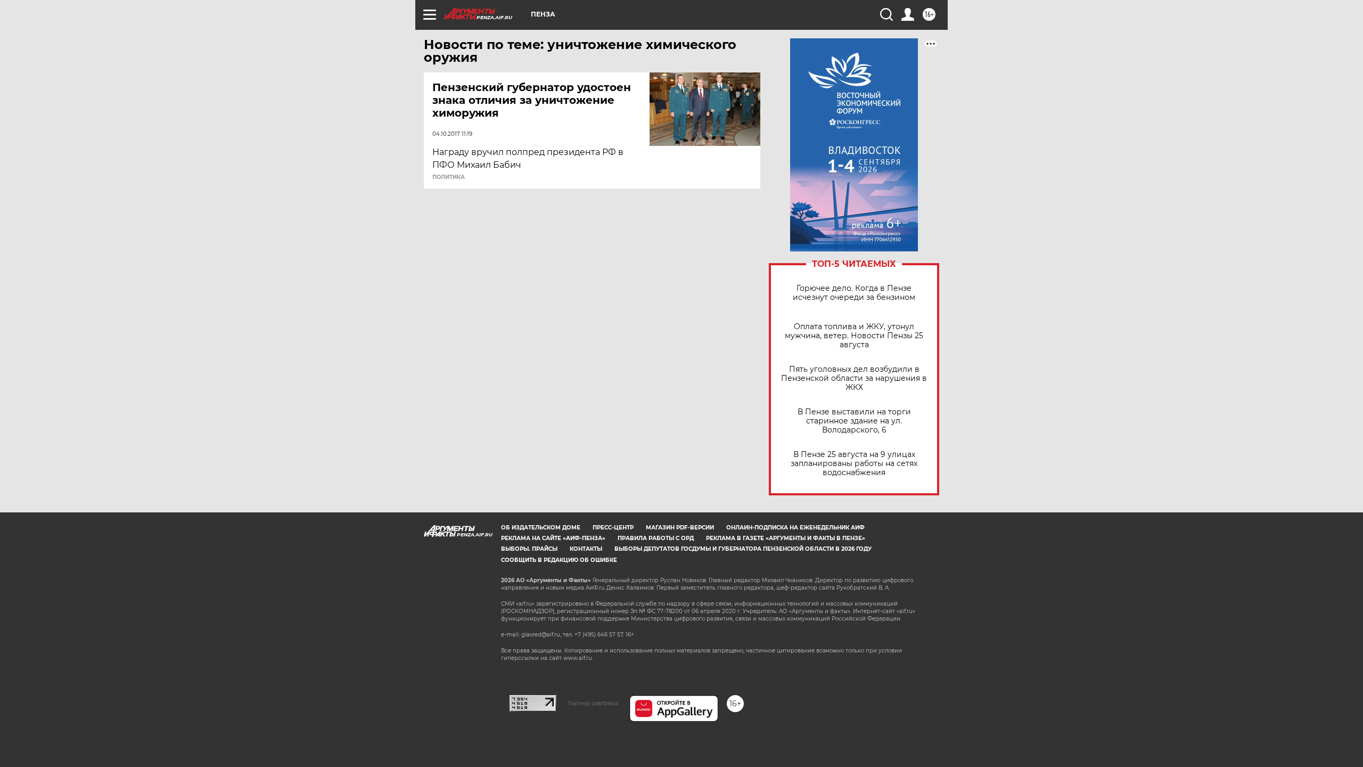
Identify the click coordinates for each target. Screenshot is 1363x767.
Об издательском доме (540, 527)
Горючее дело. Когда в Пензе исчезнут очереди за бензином (854, 293)
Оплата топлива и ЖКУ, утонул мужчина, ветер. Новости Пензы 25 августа (854, 335)
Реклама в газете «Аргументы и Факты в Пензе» (785, 538)
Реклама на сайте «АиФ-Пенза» (553, 538)
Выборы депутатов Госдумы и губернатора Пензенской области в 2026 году (743, 548)
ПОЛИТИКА (448, 177)
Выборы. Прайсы (529, 548)
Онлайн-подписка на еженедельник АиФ (795, 527)
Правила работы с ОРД (656, 538)
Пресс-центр (613, 527)
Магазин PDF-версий (680, 527)
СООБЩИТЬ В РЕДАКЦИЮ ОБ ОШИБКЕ (559, 560)
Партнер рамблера (593, 703)
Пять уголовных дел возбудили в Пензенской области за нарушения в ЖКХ (854, 378)
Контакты (586, 548)
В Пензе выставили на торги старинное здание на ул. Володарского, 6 (854, 421)
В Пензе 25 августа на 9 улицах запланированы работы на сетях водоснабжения (854, 463)
